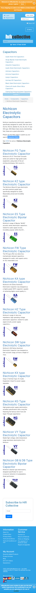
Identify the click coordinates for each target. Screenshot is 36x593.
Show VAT (31, 23)
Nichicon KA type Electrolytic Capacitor (16, 280)
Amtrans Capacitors (12, 71)
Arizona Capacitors (12, 74)
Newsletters (6, 563)
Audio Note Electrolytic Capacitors (18, 68)
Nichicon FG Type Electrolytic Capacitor (16, 152)
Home (6, 99)
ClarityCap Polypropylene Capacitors (18, 91)
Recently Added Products (10, 554)
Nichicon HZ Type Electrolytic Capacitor (16, 311)
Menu (29, 29)
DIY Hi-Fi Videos (8, 561)
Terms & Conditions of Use (9, 541)
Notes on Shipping (23, 539)
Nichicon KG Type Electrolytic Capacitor (16, 403)
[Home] (18, 37)
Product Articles (8, 556)
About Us (6, 532)
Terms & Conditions (9, 539)
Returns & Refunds (23, 537)
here (22, 4)
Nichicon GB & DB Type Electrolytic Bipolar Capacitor (17, 463)
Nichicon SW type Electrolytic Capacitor (16, 344)
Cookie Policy (7, 534)
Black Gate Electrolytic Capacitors (17, 83)
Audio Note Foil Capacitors (15, 57)
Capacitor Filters (13, 137)
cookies (16, 591)
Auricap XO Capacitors (13, 80)
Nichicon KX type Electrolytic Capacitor (16, 374)
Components (15, 99)
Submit (9, 516)
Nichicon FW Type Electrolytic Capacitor (16, 249)
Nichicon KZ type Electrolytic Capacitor (16, 183)
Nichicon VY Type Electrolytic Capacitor (16, 433)
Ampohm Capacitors (13, 65)
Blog (4, 558)
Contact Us (21, 534)
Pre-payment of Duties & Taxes (22, 541)
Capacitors (24, 99)
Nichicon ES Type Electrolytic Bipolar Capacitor (15, 217)
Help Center (29, 15)
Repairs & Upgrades (24, 545)
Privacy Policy (7, 536)
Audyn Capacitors (12, 77)
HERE (7, 141)
